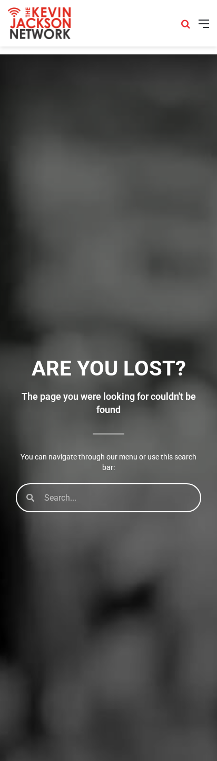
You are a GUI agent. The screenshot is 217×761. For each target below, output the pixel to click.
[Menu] (204, 27)
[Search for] (185, 27)
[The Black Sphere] (39, 23)
